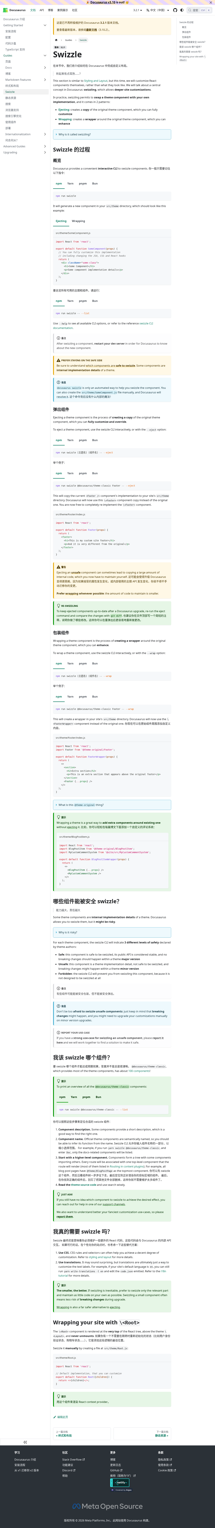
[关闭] (211, 2)
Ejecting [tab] (61, 221)
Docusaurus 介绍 (25, 1459)
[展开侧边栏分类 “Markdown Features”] (45, 79)
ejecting (72, 827)
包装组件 (186, 36)
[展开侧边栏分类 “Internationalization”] (45, 134)
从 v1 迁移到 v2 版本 (26, 1470)
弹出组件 (186, 31)
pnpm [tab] (83, 183)
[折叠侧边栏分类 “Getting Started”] (45, 25)
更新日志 (115, 1465)
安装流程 (19, 1465)
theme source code (83, 1185)
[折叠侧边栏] (25, 1442)
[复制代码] (167, 195)
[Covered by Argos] (121, 1491)
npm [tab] (59, 183)
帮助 (65, 1476)
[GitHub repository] (175, 10)
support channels (114, 1204)
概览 (184, 27)
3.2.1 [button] (136, 10)
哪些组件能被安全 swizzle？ (192, 41)
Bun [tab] (95, 183)
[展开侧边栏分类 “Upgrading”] (45, 152)
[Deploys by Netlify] (119, 1486)
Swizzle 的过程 (186, 22)
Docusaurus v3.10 (102, 2)
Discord (67, 1470)
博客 (50, 10)
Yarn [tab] (70, 183)
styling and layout (100, 1257)
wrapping (71, 593)
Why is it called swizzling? (75, 134)
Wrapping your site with (192, 58)
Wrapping (63, 1307)
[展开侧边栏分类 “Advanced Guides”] (45, 146)
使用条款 (163, 1465)
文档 (33, 10)
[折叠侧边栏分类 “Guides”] (45, 55)
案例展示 (62, 10)
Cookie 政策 (165, 1470)
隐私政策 (163, 1459)
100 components (139, 1071)
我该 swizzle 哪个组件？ (191, 46)
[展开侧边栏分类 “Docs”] (45, 67)
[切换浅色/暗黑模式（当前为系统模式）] (182, 10)
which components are (110, 365)
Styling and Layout (96, 81)
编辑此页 (62, 1417)
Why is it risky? (68, 932)
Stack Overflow (72, 1459)
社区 (74, 10)
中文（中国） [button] (158, 10)
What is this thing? (81, 805)
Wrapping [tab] (78, 221)
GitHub (114, 1470)
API (42, 10)
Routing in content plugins (127, 1166)
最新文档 (91, 30)
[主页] (56, 40)
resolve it (62, 397)
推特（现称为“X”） (121, 1476)
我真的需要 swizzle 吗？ (191, 51)
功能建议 (67, 1465)
